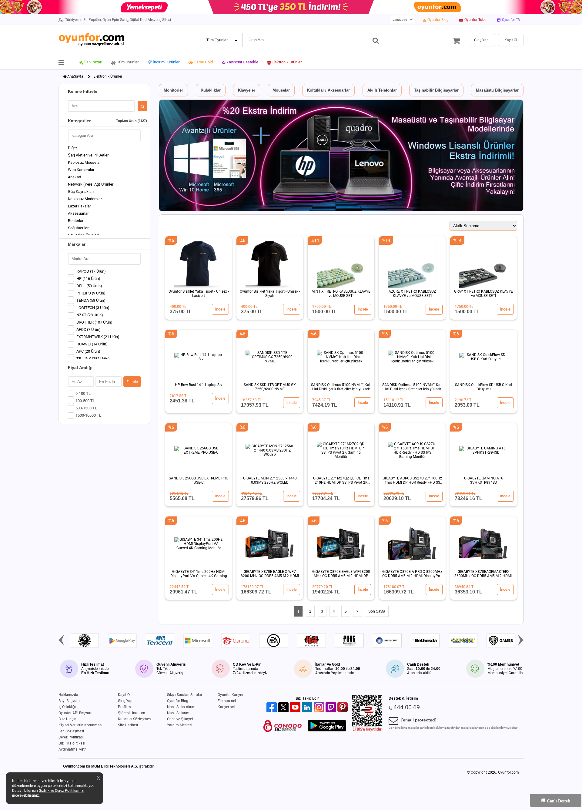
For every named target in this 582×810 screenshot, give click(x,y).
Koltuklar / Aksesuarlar (328, 90)
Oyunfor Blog (177, 701)
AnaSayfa (75, 76)
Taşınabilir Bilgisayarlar (436, 90)
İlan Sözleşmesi (71, 731)
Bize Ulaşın (67, 719)
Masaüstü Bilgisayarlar (497, 90)
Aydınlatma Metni (73, 749)
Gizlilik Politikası (72, 743)
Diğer (72, 148)
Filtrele (132, 381)
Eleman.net (227, 701)
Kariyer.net (226, 707)
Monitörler (173, 90)
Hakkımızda (68, 695)
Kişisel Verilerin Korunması (80, 725)
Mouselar (281, 90)
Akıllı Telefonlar (382, 90)
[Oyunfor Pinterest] (343, 707)
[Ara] (376, 40)
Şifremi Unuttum (131, 713)
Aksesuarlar (78, 213)
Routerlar (75, 220)
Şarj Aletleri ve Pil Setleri (88, 155)
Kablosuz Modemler (85, 199)
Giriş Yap (125, 701)
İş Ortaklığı (67, 707)
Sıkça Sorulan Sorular (184, 695)
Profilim (124, 707)
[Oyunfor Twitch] (331, 707)
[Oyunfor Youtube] (296, 707)
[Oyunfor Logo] (91, 39)
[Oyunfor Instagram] (320, 707)
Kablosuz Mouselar (84, 162)
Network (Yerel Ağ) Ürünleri (91, 184)
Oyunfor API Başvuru (75, 713)
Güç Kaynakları (81, 191)
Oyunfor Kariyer (230, 695)
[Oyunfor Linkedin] (308, 707)
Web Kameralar (81, 169)
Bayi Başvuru (69, 701)
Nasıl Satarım (178, 713)
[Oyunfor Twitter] (284, 707)
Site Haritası (128, 725)
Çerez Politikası (71, 737)
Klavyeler (246, 90)
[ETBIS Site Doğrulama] (367, 730)
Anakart (74, 177)
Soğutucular (78, 228)
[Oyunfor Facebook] (272, 707)
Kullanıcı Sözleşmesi (135, 719)
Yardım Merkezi (179, 725)
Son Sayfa (376, 611)
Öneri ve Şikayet (180, 719)
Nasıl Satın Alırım (181, 707)
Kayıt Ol (124, 695)
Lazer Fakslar (79, 206)
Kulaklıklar (211, 90)
